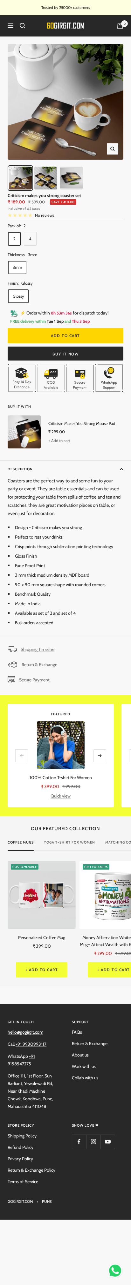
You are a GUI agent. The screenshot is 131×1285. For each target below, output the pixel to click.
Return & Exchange (39, 664)
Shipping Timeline (37, 649)
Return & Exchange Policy (31, 1170)
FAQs (77, 1032)
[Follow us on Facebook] (79, 1142)
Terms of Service (23, 1181)
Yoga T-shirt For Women (69, 842)
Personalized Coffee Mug (41, 937)
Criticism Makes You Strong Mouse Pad (81, 423)
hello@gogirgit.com (25, 1032)
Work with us (84, 1066)
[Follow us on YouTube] (107, 1142)
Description (20, 469)
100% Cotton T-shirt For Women (61, 777)
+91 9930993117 (31, 1044)
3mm (17, 267)
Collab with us (85, 1078)
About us (80, 1055)
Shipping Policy (22, 1136)
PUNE (47, 1201)
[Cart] (120, 26)
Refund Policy (20, 1147)
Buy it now (65, 354)
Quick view (61, 796)
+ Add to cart (59, 440)
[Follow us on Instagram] (93, 1142)
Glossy (18, 296)
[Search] (22, 26)
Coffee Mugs (21, 842)
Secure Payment (34, 680)
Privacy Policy (20, 1159)
